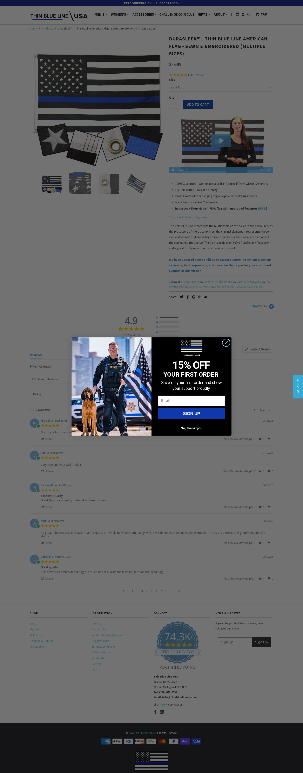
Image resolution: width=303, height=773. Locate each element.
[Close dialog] (226, 342)
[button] (298, 386)
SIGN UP (191, 413)
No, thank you (191, 428)
